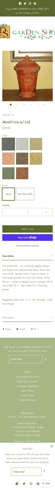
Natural (8, 194)
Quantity (6, 205)
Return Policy (27, 390)
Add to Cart (27, 229)
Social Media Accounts (27, 376)
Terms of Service (27, 400)
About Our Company (27, 381)
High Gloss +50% (25, 194)
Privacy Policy (27, 395)
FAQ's (27, 372)
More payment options (27, 245)
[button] (27, 76)
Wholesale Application (27, 386)
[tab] (27, 256)
